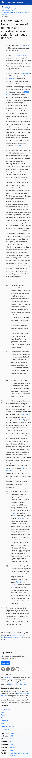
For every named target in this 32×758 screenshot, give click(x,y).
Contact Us (4, 721)
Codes (12, 733)
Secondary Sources (7, 726)
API (2, 718)
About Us (4, 715)
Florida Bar (7, 678)
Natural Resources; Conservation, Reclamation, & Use (12, 9)
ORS (14, 747)
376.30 (21, 45)
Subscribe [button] (5, 663)
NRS (11, 742)
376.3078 (25, 73)
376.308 (18, 146)
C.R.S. (11, 736)
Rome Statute (14, 753)
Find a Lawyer (5, 709)
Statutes (7, 7)
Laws (11, 744)
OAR (11, 747)
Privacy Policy (5, 729)
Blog (2, 712)
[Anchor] (19, 50)
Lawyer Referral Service (17, 684)
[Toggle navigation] (28, 2)
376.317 (27, 45)
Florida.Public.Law (14, 2)
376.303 (24, 468)
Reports (3, 723)
